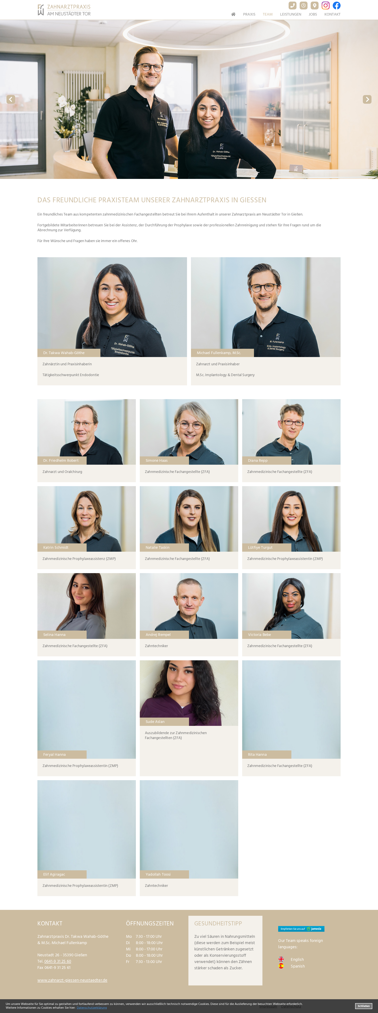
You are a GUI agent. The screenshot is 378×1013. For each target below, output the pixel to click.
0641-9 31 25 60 (57, 961)
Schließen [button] (364, 1006)
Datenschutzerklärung (92, 1008)
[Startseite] (232, 14)
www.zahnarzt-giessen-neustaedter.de (72, 980)
